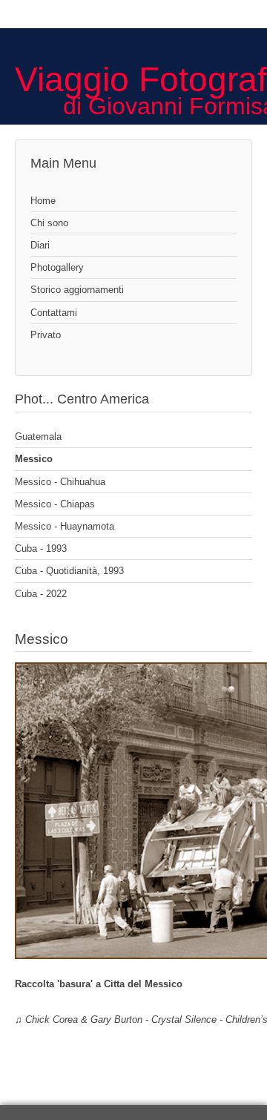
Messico (34, 458)
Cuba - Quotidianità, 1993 (69, 570)
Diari (40, 245)
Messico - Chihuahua (60, 481)
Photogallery (57, 267)
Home (43, 200)
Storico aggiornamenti (77, 289)
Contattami (53, 312)
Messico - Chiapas (55, 504)
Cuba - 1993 (41, 548)
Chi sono (49, 222)
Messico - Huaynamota (64, 526)
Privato (45, 334)
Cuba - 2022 (41, 593)
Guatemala (38, 436)
